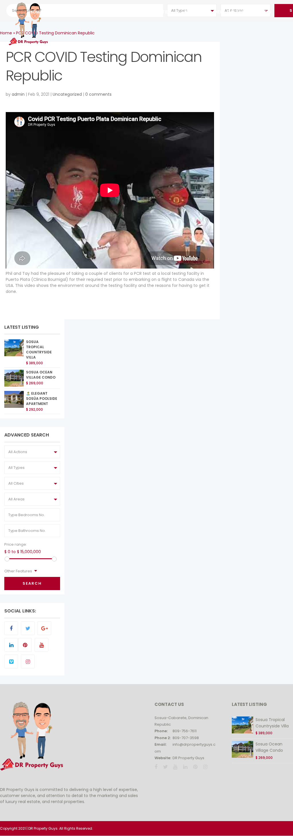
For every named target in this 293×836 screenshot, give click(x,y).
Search (32, 583)
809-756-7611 (185, 731)
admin (18, 94)
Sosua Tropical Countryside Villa (39, 349)
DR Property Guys (188, 758)
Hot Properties (152, 12)
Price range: (15, 544)
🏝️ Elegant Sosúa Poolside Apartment (41, 398)
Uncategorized (67, 94)
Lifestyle (192, 12)
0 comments (98, 94)
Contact (111, 12)
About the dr (69, 12)
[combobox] (32, 452)
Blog (265, 12)
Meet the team (231, 12)
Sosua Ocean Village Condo (41, 375)
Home (35, 12)
